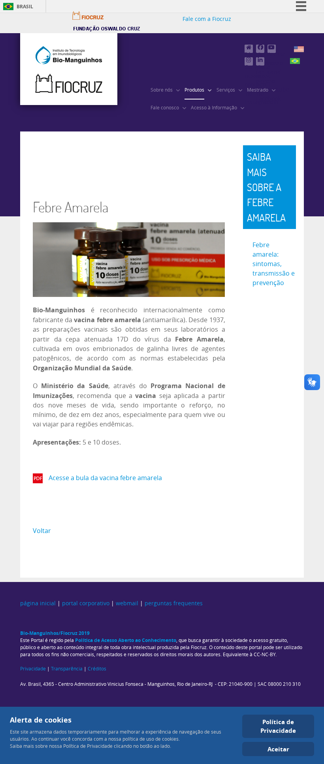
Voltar (42, 531)
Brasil (25, 6)
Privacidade (33, 669)
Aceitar (278, 749)
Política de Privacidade (278, 726)
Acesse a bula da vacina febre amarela (106, 478)
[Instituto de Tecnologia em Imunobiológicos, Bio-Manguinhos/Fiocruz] (68, 69)
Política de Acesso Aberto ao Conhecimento (125, 640)
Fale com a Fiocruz (207, 19)
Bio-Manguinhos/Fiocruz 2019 (55, 633)
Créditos (97, 669)
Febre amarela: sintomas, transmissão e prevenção (273, 264)
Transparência (67, 669)
